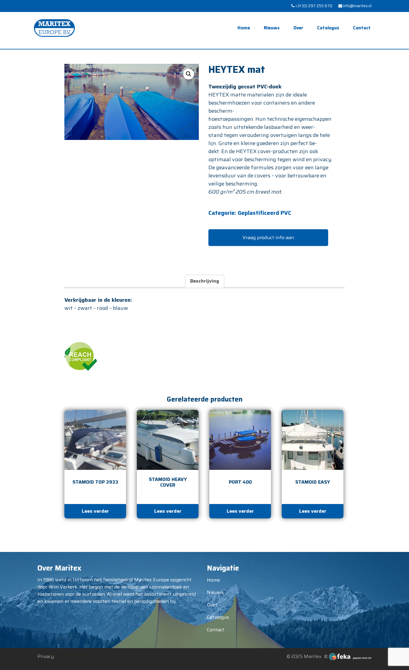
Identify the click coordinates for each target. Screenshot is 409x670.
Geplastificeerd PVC (264, 212)
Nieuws (272, 27)
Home (243, 27)
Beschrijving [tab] (204, 281)
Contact (362, 27)
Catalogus (328, 27)
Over (298, 27)
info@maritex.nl (357, 6)
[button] (188, 74)
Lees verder (95, 511)
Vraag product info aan (268, 237)
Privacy (45, 656)
